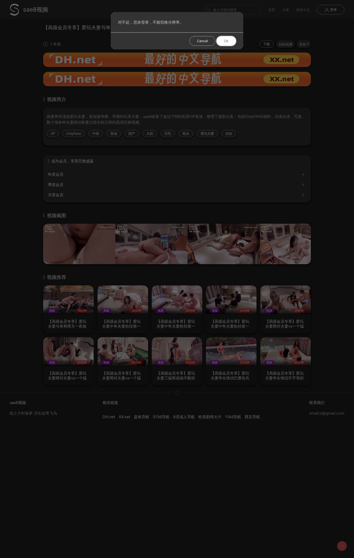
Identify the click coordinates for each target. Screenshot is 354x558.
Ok (226, 41)
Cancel (202, 41)
